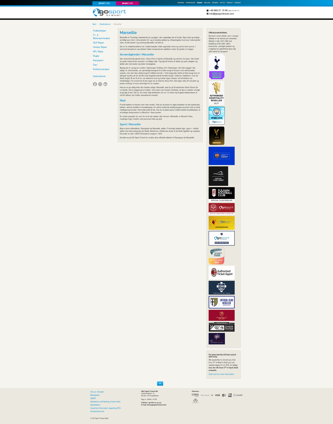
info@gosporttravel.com (221, 13)
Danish (199, 3)
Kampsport (98, 60)
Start (94, 24)
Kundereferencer (97, 411)
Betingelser (95, 395)
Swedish (181, 3)
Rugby (96, 55)
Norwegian (190, 3)
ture (104, 3)
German (237, 3)
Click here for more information (221, 374)
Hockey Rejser (100, 47)
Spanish (215, 3)
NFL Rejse (98, 51)
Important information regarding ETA (105, 408)
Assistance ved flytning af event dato (105, 401)
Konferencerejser (101, 69)
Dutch (222, 3)
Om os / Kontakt (97, 391)
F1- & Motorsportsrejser (101, 36)
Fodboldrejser (99, 30)
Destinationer (105, 24)
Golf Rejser (98, 42)
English (207, 3)
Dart (95, 64)
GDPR (93, 398)
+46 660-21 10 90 (218, 10)
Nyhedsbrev (95, 404)
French (230, 3)
